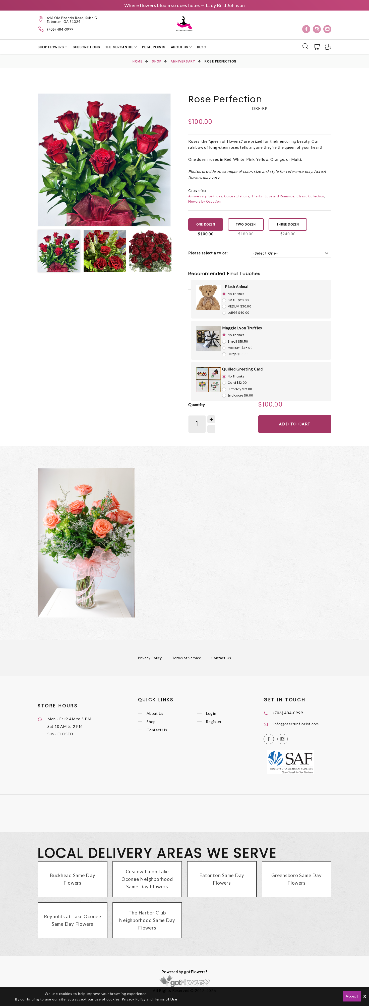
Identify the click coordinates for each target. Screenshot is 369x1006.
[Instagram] (317, 29)
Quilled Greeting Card (242, 369)
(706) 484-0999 (60, 29)
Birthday (215, 196)
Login (211, 713)
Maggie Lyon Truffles (242, 328)
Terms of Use (165, 999)
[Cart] (317, 47)
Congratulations (236, 196)
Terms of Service (186, 658)
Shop (156, 61)
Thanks (257, 196)
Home (137, 61)
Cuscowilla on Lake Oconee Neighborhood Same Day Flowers (147, 879)
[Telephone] (41, 29)
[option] (104, 160)
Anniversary (183, 61)
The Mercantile (119, 47)
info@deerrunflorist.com (296, 724)
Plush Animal (237, 286)
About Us (180, 47)
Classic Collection (310, 196)
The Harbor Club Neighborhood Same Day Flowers (147, 920)
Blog (201, 47)
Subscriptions (86, 47)
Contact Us (221, 658)
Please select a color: (208, 253)
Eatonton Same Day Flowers (221, 879)
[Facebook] (306, 29)
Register (214, 721)
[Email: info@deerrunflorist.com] (327, 29)
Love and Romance (279, 196)
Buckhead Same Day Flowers (72, 879)
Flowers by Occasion (204, 201)
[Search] (305, 46)
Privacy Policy (150, 658)
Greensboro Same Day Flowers (296, 879)
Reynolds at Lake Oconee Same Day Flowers (72, 920)
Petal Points (153, 47)
